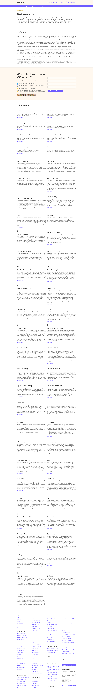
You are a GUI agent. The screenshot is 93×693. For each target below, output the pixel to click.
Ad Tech (33, 642)
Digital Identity (35, 639)
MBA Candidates (65, 651)
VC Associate (35, 626)
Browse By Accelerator (22, 637)
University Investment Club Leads (68, 619)
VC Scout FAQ (20, 652)
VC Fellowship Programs (52, 650)
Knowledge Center (21, 667)
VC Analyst (34, 618)
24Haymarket (35, 683)
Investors (58, 2)
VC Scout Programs (51, 652)
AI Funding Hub (20, 665)
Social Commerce (35, 650)
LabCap (33, 679)
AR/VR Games (35, 663)
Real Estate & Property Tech (38, 644)
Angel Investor (35, 616)
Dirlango (49, 620)
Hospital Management (37, 673)
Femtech (34, 637)
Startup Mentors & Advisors (68, 627)
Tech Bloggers (65, 622)
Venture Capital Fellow (21, 679)
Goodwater (49, 616)
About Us (19, 619)
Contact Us (19, 671)
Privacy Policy (50, 659)
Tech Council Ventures (52, 630)
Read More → (20, 117)
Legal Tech (34, 667)
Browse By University (21, 635)
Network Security (35, 652)
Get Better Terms (51, 676)
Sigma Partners (35, 685)
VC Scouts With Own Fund (67, 640)
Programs (49, 2)
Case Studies (19, 669)
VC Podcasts (19, 641)
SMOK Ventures (50, 639)
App (54, 2)
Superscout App (20, 646)
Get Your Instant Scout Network (54, 682)
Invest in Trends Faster (52, 674)
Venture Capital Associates (68, 642)
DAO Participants (66, 630)
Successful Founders (66, 647)
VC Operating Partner (21, 685)
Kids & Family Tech (36, 648)
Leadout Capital (50, 628)
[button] (63, 2)
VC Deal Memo (35, 630)
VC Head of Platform (21, 683)
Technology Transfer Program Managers (68, 654)
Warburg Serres (50, 634)
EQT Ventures (35, 681)
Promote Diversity (51, 680)
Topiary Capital (50, 635)
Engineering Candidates (67, 638)
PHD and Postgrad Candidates (69, 649)
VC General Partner (36, 622)
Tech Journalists (65, 628)
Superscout (20, 2)
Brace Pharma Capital (51, 641)
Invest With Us (20, 658)
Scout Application (20, 643)
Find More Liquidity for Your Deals (53, 670)
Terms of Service (50, 661)
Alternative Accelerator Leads (68, 644)
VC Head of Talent (21, 681)
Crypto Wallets (35, 658)
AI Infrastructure (35, 656)
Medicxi (48, 615)
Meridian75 (34, 687)
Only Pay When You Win (52, 672)
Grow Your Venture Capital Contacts (53, 667)
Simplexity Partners (51, 632)
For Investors (20, 623)
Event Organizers (66, 632)
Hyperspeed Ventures (52, 624)
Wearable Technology (36, 646)
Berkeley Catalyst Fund (52, 618)
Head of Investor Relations (23, 677)
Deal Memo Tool (20, 654)
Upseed (18, 627)
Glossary (19, 656)
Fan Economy (35, 640)
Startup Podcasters (66, 636)
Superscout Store (20, 644)
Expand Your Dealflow (52, 678)
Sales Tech (34, 659)
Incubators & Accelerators (68, 646)
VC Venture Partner (36, 628)
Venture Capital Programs (52, 648)
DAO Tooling (34, 669)
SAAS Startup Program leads (68, 616)
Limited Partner (35, 624)
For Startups (19, 625)
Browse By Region (21, 633)
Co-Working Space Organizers (68, 634)
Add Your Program (21, 663)
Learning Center (20, 639)
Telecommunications (36, 661)
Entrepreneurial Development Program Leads (68, 624)
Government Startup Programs (69, 615)
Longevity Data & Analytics (38, 665)
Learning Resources (21, 648)
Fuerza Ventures (50, 626)
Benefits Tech (35, 671)
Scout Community (20, 650)
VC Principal (34, 615)
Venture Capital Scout (36, 620)
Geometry (49, 622)
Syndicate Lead (20, 687)
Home (18, 617)
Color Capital (49, 637)
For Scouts (19, 621)
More (62, 2)
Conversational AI (35, 654)
